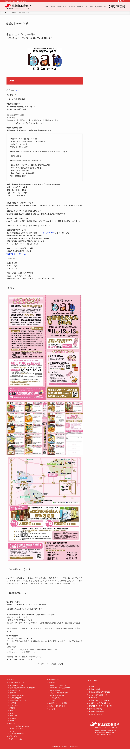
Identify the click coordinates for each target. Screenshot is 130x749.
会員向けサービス (15, 739)
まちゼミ (13, 731)
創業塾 (12, 721)
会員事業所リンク (16, 690)
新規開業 (13, 718)
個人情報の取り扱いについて (19, 700)
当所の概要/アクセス (16, 685)
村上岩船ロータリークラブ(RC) (100, 706)
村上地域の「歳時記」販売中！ (60, 688)
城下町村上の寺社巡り (57, 695)
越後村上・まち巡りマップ (58, 685)
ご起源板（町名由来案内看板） (60, 693)
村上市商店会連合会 (96, 711)
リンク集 (52, 709)
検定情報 (52, 700)
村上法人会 (93, 697)
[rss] (121, 1)
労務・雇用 (13, 716)
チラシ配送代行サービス (18, 733)
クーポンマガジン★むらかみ (20, 726)
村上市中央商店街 (95, 709)
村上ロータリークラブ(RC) (99, 700)
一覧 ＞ (95, 680)
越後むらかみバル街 (16, 728)
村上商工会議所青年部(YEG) (99, 692)
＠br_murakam (49, 233)
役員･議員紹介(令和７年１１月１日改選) (23, 688)
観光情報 (52, 682)
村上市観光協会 (94, 689)
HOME (11, 680)
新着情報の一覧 (54, 680)
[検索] (123, 1)
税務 (11, 713)
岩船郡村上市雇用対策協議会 (99, 703)
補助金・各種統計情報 (57, 706)
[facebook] (118, 1)
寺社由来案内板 (55, 690)
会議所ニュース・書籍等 (58, 703)
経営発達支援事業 (16, 698)
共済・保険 (13, 736)
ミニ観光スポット (56, 698)
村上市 (91, 686)
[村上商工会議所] (18, 7)
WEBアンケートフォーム (16, 254)
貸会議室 (13, 693)
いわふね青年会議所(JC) (98, 695)
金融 (11, 710)
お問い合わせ (14, 705)
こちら (16, 90)
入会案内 (13, 703)
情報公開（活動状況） (17, 695)
